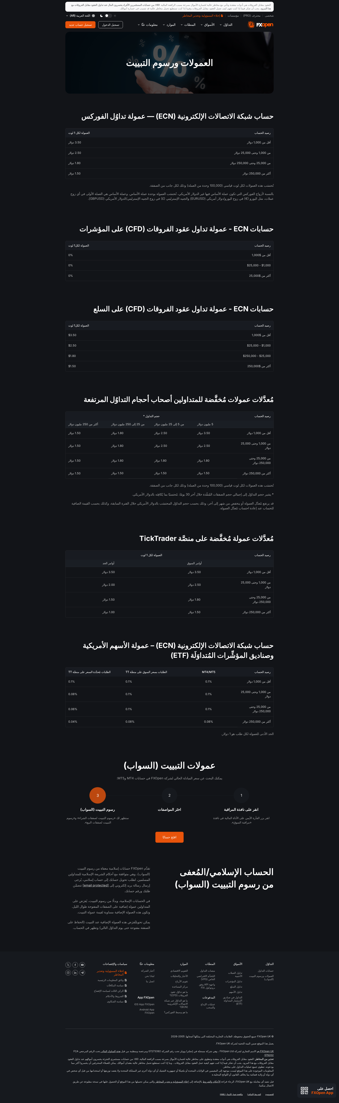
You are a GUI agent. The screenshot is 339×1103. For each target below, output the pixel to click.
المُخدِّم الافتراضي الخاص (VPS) (206, 977)
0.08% (72, 694)
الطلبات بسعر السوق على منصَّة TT (146, 672)
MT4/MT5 (208, 672)
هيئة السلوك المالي (110, 1051)
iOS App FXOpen (144, 1004)
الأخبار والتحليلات (179, 975)
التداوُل (227, 24)
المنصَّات (189, 24)
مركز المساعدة (180, 986)
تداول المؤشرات (233, 981)
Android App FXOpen (146, 1011)
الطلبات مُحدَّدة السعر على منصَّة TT (89, 672)
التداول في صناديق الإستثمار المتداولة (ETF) (232, 1000)
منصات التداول (207, 970)
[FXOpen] (260, 24)
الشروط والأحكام (115, 996)
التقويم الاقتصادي (179, 970)
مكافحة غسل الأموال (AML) (231, 1094)
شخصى (269, 15)
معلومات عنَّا (149, 24)
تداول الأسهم (235, 991)
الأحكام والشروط (212, 1081)
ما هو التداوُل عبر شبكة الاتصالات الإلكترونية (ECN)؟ (176, 1003)
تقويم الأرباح (181, 981)
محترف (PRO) (252, 15)
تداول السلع (236, 986)
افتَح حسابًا (169, 837)
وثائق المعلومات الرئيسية (111, 980)
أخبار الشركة (147, 970)
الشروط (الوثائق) (254, 1094)
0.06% (72, 709)
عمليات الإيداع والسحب (208, 1006)
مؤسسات (233, 15)
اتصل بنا (150, 981)
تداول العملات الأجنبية (235, 974)
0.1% (208, 681)
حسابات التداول (266, 970)
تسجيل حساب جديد (80, 24)
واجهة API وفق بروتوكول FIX (207, 986)
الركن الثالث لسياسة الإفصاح (109, 990)
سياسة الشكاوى (115, 1001)
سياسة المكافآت (115, 985)
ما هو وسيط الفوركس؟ (176, 1012)
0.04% (72, 721)
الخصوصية (269, 1094)
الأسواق (209, 24)
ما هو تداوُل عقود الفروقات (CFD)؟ (179, 993)
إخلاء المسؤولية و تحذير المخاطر (172, 1081)
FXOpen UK (266, 1051)
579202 (269, 1055)
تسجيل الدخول (110, 24)
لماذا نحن (149, 975)
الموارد (171, 24)
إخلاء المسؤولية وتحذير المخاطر (201, 15)
